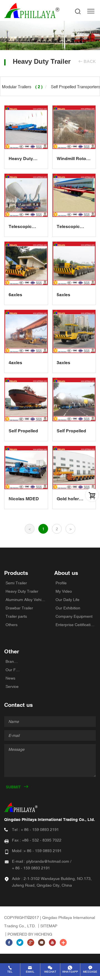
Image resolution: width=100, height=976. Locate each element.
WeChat (50, 971)
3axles (63, 362)
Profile (61, 583)
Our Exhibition (68, 608)
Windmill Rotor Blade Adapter (72, 159)
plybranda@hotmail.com (47, 861)
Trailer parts (16, 616)
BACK (90, 61)
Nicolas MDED (24, 498)
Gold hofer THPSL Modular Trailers (73, 499)
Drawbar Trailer (19, 608)
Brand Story (13, 661)
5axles (63, 294)
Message (90, 971)
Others (12, 624)
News (10, 678)
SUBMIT (13, 787)
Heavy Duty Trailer (22, 591)
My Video (64, 591)
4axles (15, 362)
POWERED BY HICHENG (30, 934)
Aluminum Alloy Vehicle (26, 599)
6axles (15, 294)
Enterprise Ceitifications (76, 624)
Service (12, 686)
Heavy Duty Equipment (21, 159)
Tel (9, 971)
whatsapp (70, 971)
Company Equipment (74, 616)
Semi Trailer (16, 583)
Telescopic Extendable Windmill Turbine (20, 227)
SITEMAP (48, 926)
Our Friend (13, 670)
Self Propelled (23, 430)
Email (30, 971)
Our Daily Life (67, 599)
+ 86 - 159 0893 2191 (40, 829)
